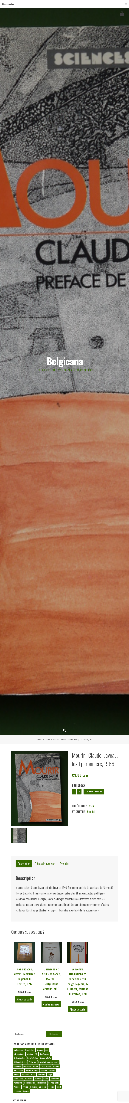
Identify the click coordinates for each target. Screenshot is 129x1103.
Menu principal (8, 4)
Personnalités (29, 1082)
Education (27, 1066)
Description (24, 863)
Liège (50, 1074)
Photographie (53, 1082)
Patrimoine (18, 1082)
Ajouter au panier (93, 791)
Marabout (28, 1078)
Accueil (39, 739)
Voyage (26, 1090)
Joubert (16, 1074)
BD (36, 1054)
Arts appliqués (19, 1054)
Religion (33, 1086)
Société (91, 812)
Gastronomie (18, 1070)
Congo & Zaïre (45, 1058)
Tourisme (17, 1090)
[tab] (24, 864)
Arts (46, 1050)
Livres (47, 739)
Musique (38, 1078)
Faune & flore (46, 1066)
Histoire (52, 1070)
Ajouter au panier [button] (25, 999)
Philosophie (41, 1082)
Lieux (33, 1074)
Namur (45, 1078)
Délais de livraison (45, 863)
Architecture (29, 1050)
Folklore (56, 1066)
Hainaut (44, 1070)
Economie (17, 1066)
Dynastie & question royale (48, 1062)
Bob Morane (44, 1054)
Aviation (30, 1054)
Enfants (36, 1066)
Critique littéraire (20, 1062)
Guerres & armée (32, 1070)
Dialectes (32, 1062)
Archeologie (18, 1050)
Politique (17, 1086)
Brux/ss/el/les (32, 1058)
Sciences (42, 1086)
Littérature (41, 1074)
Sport (59, 1086)
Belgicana (64, 361)
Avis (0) (64, 863)
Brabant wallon (19, 1058)
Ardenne (40, 1050)
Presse (25, 1086)
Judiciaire (25, 1074)
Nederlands (55, 1078)
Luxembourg (18, 1078)
